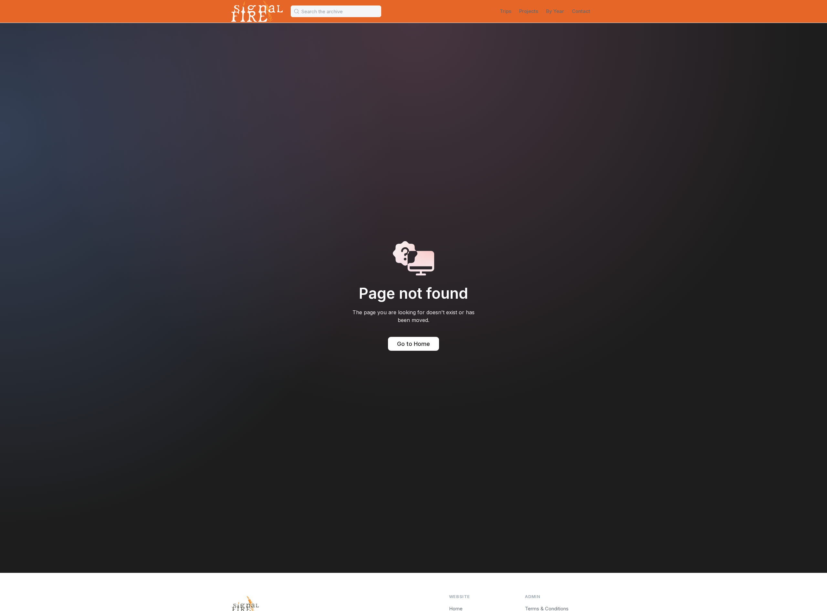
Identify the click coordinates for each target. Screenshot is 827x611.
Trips (505, 11)
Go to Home (413, 343)
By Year (555, 11)
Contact (581, 11)
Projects (528, 11)
